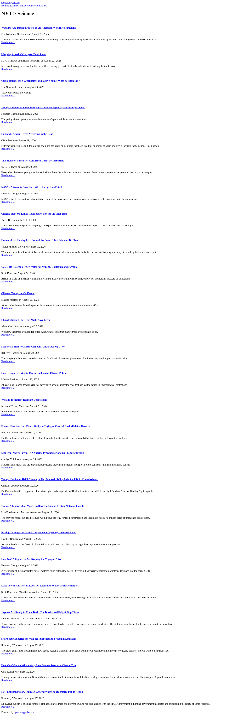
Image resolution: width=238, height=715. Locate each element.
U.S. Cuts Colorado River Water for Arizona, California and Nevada (39, 266)
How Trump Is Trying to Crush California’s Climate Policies (34, 373)
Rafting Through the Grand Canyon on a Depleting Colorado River (38, 532)
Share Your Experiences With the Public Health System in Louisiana (38, 638)
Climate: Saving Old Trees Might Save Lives (25, 320)
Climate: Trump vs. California (17, 293)
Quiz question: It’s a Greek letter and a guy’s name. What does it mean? (40, 80)
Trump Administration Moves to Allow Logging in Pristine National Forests (42, 506)
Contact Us (41, 5)
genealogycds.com (10, 2)
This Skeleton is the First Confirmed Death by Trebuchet (32, 160)
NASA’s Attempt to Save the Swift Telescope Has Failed (31, 187)
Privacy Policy (27, 5)
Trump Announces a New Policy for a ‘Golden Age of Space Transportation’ (43, 107)
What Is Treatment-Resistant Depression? (24, 399)
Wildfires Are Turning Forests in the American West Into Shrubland (38, 27)
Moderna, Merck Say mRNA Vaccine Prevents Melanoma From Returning (42, 452)
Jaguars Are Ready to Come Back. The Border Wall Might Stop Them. (40, 612)
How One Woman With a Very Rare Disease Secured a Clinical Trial (38, 665)
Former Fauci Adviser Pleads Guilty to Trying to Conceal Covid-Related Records (45, 426)
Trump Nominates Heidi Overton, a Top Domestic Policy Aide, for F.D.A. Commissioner (49, 479)
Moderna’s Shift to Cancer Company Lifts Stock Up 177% (33, 346)
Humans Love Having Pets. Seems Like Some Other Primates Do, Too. (39, 240)
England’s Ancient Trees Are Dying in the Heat (27, 134)
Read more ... (8, 42)
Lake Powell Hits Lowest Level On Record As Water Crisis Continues (39, 585)
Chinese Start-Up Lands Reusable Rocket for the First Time (34, 213)
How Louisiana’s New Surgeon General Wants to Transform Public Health (42, 691)
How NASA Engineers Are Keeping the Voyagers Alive (31, 559)
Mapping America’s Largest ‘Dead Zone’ (23, 54)
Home (4, 5)
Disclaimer (13, 5)
